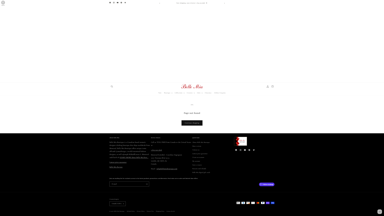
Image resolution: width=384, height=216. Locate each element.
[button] (112, 86)
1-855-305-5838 (156, 150)
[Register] (146, 184)
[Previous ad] (159, 3)
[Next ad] (224, 3)
